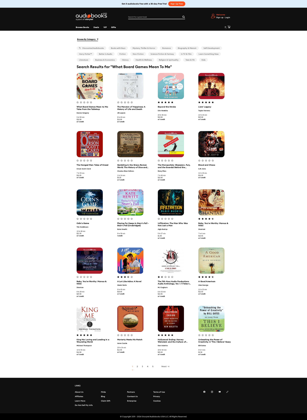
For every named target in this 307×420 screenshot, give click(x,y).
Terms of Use (159, 392)
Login (227, 17)
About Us (79, 392)
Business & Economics (105, 60)
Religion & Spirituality (168, 60)
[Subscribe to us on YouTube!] (220, 399)
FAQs (103, 392)
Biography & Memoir (187, 48)
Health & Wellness (144, 60)
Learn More (80, 401)
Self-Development (212, 48)
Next (164, 366)
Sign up (220, 17)
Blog (103, 396)
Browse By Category (86, 39)
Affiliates (79, 396)
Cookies (157, 401)
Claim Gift (105, 401)
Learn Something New (208, 54)
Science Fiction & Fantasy (162, 54)
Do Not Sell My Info (84, 405)
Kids (203, 60)
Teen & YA (190, 60)
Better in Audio (105, 54)
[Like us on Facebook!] (204, 399)
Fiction (122, 54)
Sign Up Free (177, 4)
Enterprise (131, 401)
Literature (83, 60)
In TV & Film (186, 54)
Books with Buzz (118, 48)
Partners (131, 392)
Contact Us (132, 396)
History (125, 60)
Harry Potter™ (85, 54)
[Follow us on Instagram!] (212, 399)
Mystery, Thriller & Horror (144, 48)
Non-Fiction (138, 54)
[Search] (183, 16)
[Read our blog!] (227, 399)
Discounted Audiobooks (93, 48)
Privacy (156, 396)
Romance (166, 48)
